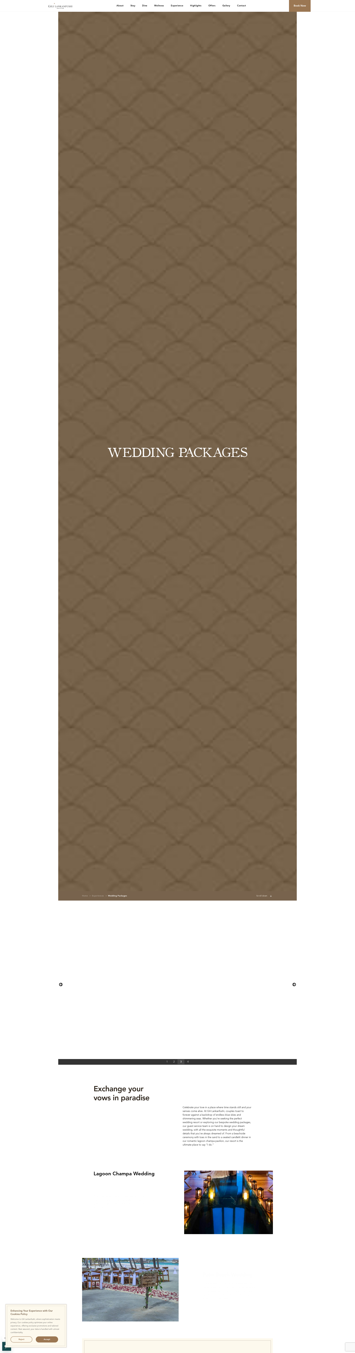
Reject (21, 1339)
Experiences (98, 896)
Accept (47, 1339)
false (61, 985)
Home (85, 896)
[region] (36, 1325)
